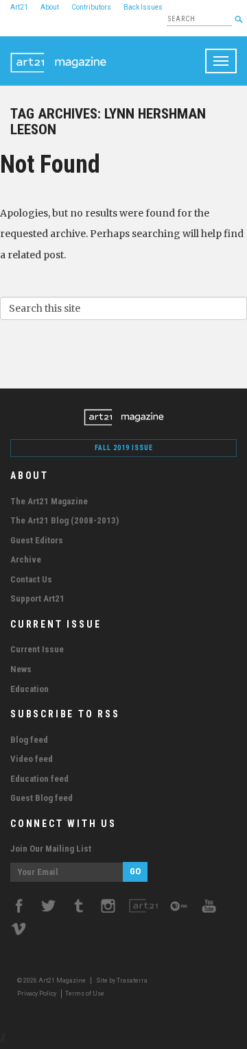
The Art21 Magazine (49, 501)
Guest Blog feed (41, 798)
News (21, 669)
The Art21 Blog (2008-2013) (64, 520)
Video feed (31, 759)
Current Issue (37, 649)
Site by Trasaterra (122, 980)
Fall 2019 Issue (124, 448)
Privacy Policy (36, 993)
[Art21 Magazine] (58, 53)
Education (29, 689)
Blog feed (29, 740)
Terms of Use (84, 993)
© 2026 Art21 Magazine (52, 980)
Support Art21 (37, 598)
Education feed (39, 779)
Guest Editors (36, 540)
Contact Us (31, 579)
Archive (25, 559)
